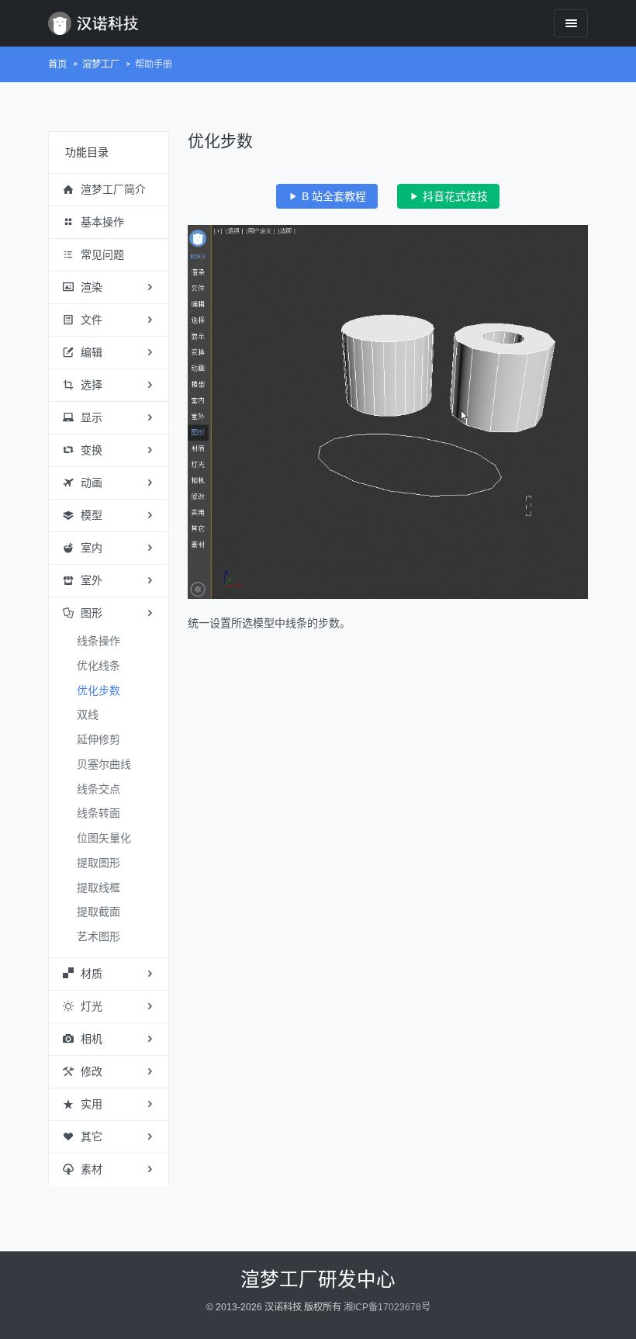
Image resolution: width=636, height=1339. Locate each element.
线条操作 (98, 641)
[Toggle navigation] (571, 22)
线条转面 (98, 813)
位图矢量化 (104, 838)
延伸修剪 (98, 739)
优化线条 (98, 665)
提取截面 (98, 911)
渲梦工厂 (100, 64)
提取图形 (98, 862)
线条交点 (98, 789)
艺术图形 (98, 936)
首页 (57, 64)
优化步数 (98, 690)
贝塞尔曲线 (104, 764)
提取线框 (98, 887)
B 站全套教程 (332, 196)
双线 (88, 714)
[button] (108, 190)
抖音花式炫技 (454, 196)
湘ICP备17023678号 (387, 1307)
